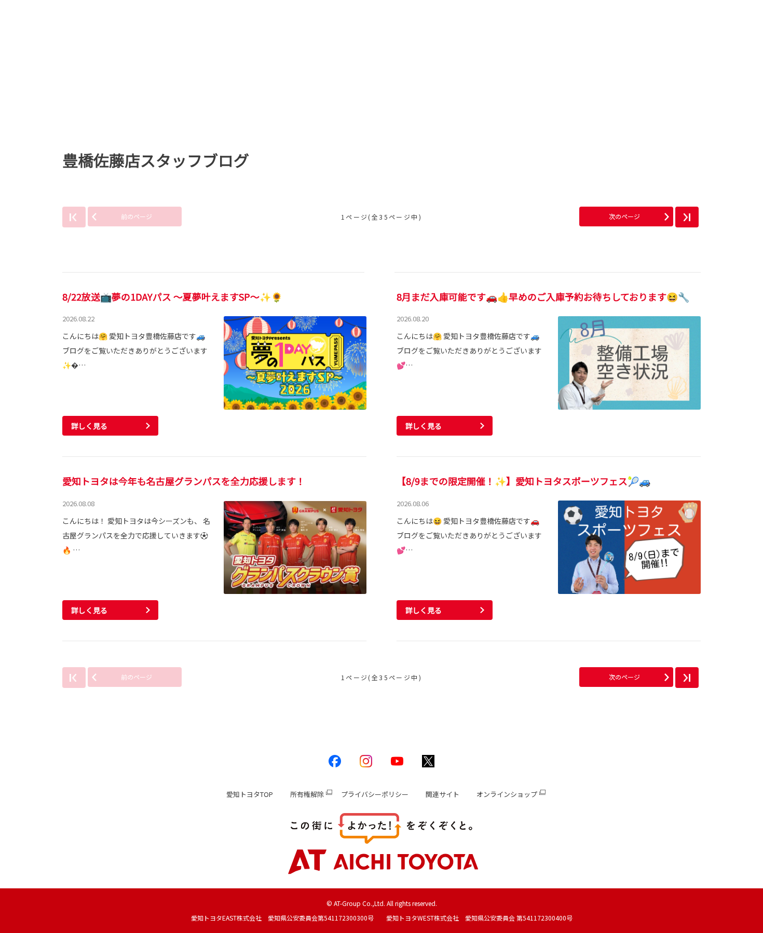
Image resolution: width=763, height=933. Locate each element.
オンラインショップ (506, 794)
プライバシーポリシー (374, 794)
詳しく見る (89, 426)
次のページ (624, 216)
